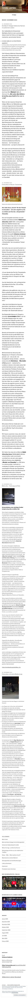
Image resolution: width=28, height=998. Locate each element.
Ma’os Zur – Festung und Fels (11, 486)
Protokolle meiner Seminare (9, 869)
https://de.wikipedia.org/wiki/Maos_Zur (11, 667)
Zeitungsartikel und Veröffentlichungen (11, 860)
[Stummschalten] (22, 888)
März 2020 (4, 938)
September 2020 (6, 930)
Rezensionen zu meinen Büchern (10, 857)
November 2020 (6, 924)
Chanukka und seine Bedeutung (12, 674)
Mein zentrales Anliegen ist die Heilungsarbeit (13, 842)
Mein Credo (5, 839)
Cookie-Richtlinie (14, 992)
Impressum (5, 866)
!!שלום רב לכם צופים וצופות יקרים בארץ (10, 845)
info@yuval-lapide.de (7, 957)
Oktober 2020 (5, 927)
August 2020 (5, 932)
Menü (14, 14)
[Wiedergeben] (3, 888)
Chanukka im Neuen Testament (12, 184)
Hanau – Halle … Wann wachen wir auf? (11, 855)
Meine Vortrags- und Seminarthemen (11, 847)
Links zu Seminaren (6, 863)
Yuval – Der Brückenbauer (11, 985)
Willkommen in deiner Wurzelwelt (11, 977)
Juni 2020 (4, 935)
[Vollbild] (24, 888)
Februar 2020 (5, 941)
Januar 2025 (5, 919)
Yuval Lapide (9, 8)
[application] (14, 883)
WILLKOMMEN (5, 836)
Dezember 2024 (6, 921)
